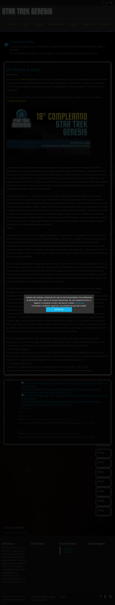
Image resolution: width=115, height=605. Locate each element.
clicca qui (79, 303)
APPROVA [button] (59, 309)
